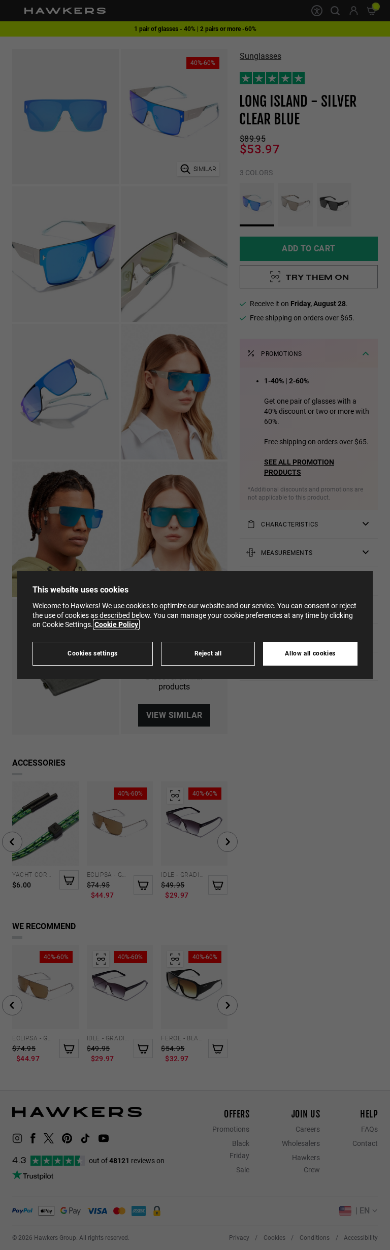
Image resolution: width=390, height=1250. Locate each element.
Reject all (208, 653)
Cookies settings (93, 653)
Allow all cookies (310, 653)
